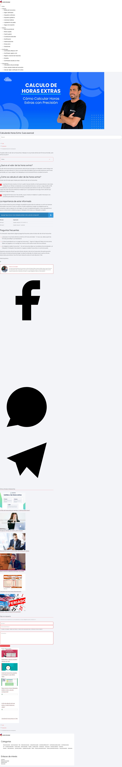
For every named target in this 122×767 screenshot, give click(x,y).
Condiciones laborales (10, 36)
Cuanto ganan (8, 34)
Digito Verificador (8, 12)
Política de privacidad (5, 760)
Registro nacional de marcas (40, 748)
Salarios (4, 27)
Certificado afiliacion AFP (11, 50)
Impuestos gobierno (9, 17)
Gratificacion (7, 39)
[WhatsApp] (26, 406)
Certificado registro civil (10, 53)
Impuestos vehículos (9, 15)
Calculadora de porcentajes (11, 64)
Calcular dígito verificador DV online (13, 69)
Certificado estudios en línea (11, 60)
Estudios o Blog (35, 746)
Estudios (6, 58)
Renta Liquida (7, 31)
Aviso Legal (3, 763)
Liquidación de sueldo (10, 22)
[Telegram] (26, 460)
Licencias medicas (9, 20)
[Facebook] (26, 300)
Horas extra (7, 44)
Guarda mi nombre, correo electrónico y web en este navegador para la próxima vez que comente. (22, 629)
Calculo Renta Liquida (34, 744)
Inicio (3, 6)
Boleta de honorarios (9, 10)
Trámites (4, 8)
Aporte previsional (9, 29)
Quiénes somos (4, 762)
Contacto (3, 759)
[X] (26, 353)
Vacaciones (7, 46)
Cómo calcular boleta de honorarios (13, 67)
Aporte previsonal (14, 744)
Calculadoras (5, 63)
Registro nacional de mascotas (12, 55)
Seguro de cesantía (9, 25)
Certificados (5, 49)
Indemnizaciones (8, 41)
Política (33, 748)
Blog (19, 744)
